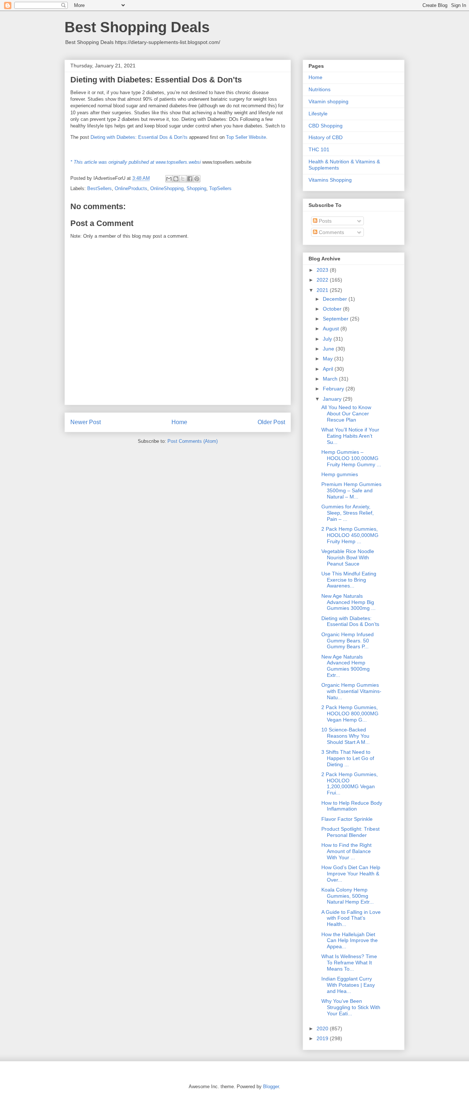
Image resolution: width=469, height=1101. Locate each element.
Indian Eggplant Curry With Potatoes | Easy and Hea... (348, 985)
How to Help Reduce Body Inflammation (351, 806)
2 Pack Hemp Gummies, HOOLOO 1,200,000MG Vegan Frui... (349, 783)
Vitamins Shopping (330, 180)
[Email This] (169, 178)
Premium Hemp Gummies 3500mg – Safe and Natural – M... (351, 490)
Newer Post (85, 422)
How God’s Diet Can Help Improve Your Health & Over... (350, 873)
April (329, 369)
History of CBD (326, 137)
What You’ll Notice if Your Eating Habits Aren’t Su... (350, 436)
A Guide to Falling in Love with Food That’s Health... (351, 918)
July (328, 339)
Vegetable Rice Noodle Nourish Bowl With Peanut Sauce (347, 557)
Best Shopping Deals (137, 27)
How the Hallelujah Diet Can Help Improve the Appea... (349, 940)
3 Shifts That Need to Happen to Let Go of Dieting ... (347, 758)
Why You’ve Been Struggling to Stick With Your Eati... (350, 1007)
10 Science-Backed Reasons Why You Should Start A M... (345, 736)
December (335, 299)
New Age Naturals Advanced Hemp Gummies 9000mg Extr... (345, 666)
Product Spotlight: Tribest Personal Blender (350, 832)
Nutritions (319, 89)
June (329, 349)
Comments (330, 232)
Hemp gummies (339, 474)
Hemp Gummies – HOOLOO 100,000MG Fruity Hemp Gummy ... (351, 458)
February (334, 389)
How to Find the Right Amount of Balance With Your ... (346, 851)
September (336, 319)
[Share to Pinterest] (196, 178)
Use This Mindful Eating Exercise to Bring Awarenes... (348, 580)
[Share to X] (183, 178)
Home (179, 422)
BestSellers (99, 188)
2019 (323, 1038)
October (333, 309)
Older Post (271, 422)
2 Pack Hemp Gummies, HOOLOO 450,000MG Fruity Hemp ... (349, 535)
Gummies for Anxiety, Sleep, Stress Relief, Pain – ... (347, 513)
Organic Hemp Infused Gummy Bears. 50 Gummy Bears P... (347, 640)
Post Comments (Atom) (192, 441)
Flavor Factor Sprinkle (347, 819)
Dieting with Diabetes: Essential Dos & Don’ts (139, 137)
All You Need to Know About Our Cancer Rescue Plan (346, 413)
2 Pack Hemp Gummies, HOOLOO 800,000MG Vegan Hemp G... (349, 713)
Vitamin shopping (328, 101)
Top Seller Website (246, 137)
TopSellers (220, 188)
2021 (323, 290)
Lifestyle (318, 113)
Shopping (196, 188)
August (331, 328)
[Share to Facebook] (189, 178)
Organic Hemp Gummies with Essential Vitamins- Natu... (351, 691)
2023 (323, 270)
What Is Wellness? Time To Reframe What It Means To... (349, 962)
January (333, 399)
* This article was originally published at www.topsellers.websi (135, 162)
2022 (323, 280)
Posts (324, 221)
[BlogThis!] (176, 178)
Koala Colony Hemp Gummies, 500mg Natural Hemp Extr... (347, 896)
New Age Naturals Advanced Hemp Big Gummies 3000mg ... (348, 602)
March (331, 379)
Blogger (271, 1086)
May (328, 359)
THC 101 (319, 149)
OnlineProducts (131, 188)
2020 (323, 1028)
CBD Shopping (326, 126)
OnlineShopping (167, 188)
